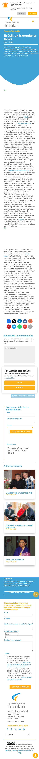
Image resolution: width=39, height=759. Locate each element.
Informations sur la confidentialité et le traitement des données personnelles (19, 665)
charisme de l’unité (24, 123)
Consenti (33, 14)
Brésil (26, 117)
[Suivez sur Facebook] (7, 729)
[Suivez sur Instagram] (11, 729)
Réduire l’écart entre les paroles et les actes (19, 450)
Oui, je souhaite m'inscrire (21, 431)
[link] (9, 321)
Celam (21, 220)
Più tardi (21, 14)
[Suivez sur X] (15, 729)
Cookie (14, 750)
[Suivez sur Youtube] (19, 729)
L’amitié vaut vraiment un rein (19, 493)
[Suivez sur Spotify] (24, 729)
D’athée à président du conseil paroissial (19, 526)
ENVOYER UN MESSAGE (20, 687)
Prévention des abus (25, 750)
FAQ (19, 753)
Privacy (8, 750)
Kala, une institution (15, 560)
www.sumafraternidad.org (19, 170)
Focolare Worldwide (12, 31)
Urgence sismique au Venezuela (19, 592)
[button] (36, 594)
